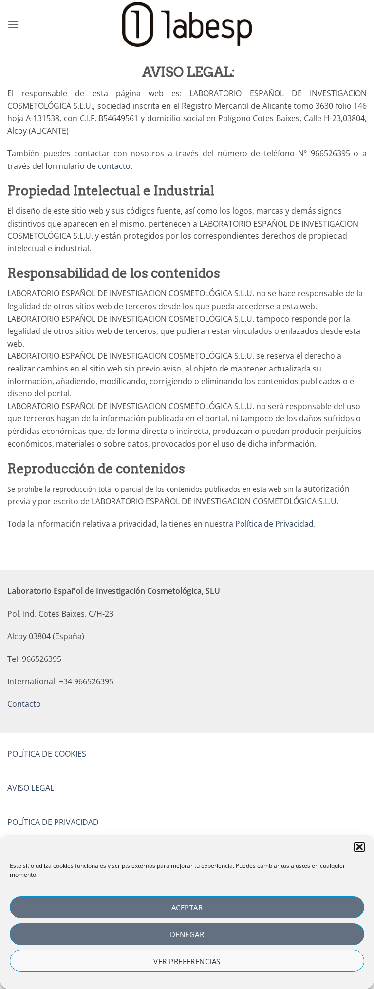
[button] (359, 847)
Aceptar (187, 907)
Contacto (24, 704)
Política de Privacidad (274, 523)
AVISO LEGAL (30, 788)
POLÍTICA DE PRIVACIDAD (53, 822)
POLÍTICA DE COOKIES (46, 753)
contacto (114, 166)
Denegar (187, 934)
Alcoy (17, 130)
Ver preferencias (186, 961)
